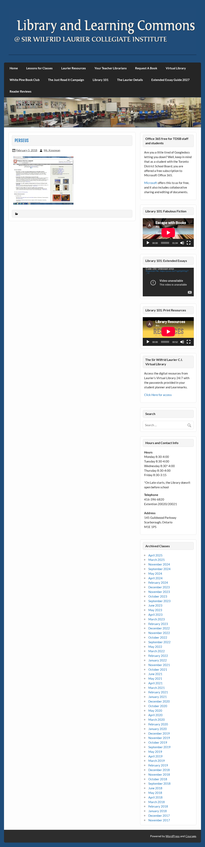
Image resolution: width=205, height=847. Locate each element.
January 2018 (157, 811)
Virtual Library (176, 68)
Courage (190, 836)
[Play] (148, 243)
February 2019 (158, 765)
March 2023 (156, 619)
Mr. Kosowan (52, 150)
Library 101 (101, 80)
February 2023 (158, 624)
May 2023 (155, 610)
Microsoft (150, 183)
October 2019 (157, 742)
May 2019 (155, 751)
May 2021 (155, 678)
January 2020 (157, 729)
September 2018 (159, 783)
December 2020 (159, 701)
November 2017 (159, 820)
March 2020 (156, 719)
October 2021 (157, 669)
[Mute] (182, 243)
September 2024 (159, 569)
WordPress (173, 836)
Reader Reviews (20, 91)
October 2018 (157, 779)
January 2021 (157, 697)
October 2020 (157, 706)
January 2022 (157, 660)
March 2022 (156, 651)
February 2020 (158, 724)
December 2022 (159, 628)
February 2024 (158, 582)
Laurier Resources (73, 68)
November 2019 (159, 738)
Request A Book (146, 68)
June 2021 (155, 674)
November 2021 (159, 665)
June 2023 (155, 605)
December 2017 (159, 815)
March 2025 (156, 559)
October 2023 (157, 596)
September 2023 (159, 601)
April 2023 (155, 614)
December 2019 (159, 733)
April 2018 (155, 797)
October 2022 (157, 637)
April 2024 (155, 578)
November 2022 (159, 633)
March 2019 (156, 760)
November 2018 (159, 774)
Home (14, 68)
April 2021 (155, 683)
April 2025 (155, 555)
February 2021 (158, 692)
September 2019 (159, 747)
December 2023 (159, 587)
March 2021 (156, 688)
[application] (168, 232)
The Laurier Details (130, 80)
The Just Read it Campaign (66, 80)
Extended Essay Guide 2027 (170, 80)
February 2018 (158, 806)
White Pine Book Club (25, 80)
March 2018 (156, 802)
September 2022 (159, 642)
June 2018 (155, 788)
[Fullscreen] (189, 243)
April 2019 (155, 756)
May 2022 (155, 646)
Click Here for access (158, 395)
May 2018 (155, 793)
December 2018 (159, 770)
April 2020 (155, 715)
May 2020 (155, 710)
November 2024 (159, 564)
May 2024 (155, 573)
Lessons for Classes (39, 68)
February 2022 (158, 655)
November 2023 (159, 592)
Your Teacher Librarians (110, 68)
